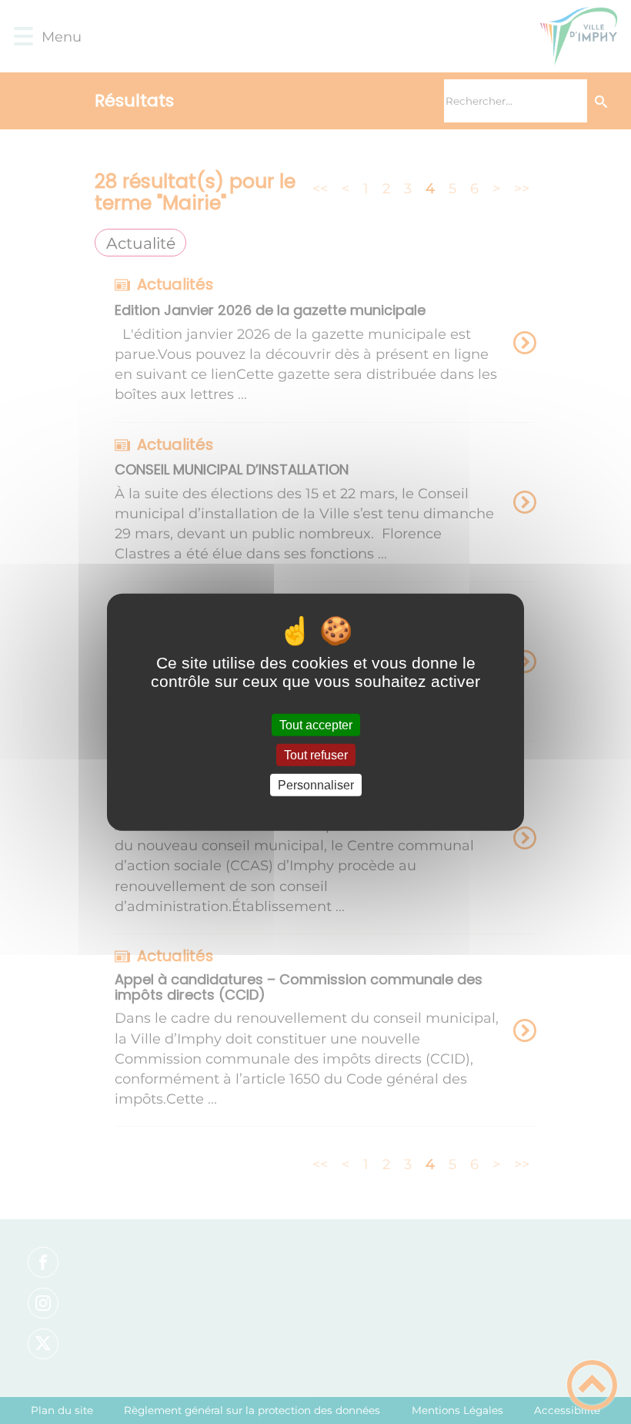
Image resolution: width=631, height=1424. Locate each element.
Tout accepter (315, 724)
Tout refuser (316, 754)
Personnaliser (316, 785)
